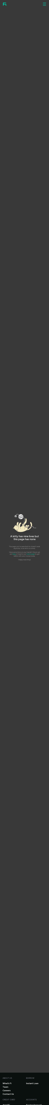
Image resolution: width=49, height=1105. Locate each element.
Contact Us (8, 1094)
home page (30, 554)
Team (5, 1087)
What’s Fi (7, 1083)
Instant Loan (32, 1083)
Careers (7, 1090)
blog (14, 554)
